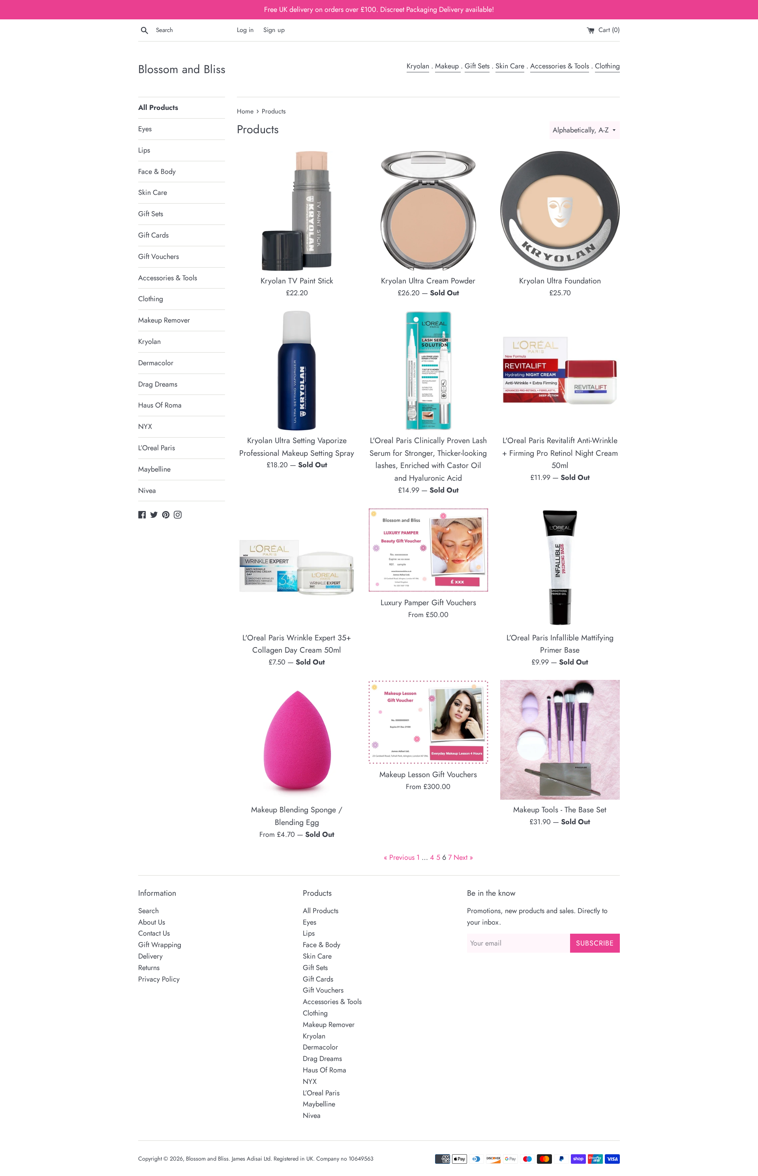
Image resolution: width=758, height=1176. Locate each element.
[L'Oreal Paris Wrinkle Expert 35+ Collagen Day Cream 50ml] (296, 567)
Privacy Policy (159, 979)
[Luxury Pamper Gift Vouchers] (428, 550)
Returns (148, 968)
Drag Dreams (157, 384)
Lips (144, 150)
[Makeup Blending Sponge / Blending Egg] (296, 740)
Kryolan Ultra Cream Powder (428, 280)
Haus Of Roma (160, 405)
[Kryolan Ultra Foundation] (560, 211)
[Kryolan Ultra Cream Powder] (428, 211)
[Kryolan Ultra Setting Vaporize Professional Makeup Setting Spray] (296, 370)
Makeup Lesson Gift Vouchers (428, 774)
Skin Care (509, 66)
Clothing (607, 66)
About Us (151, 922)
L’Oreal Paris (156, 448)
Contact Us (154, 933)
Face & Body (157, 171)
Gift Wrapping (159, 945)
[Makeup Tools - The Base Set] (560, 740)
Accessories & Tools (559, 66)
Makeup (448, 66)
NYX (145, 426)
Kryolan (418, 66)
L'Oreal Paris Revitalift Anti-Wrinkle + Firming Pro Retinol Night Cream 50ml (560, 453)
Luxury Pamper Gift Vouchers (428, 602)
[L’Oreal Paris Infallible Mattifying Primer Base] (560, 567)
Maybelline (154, 469)
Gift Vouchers (158, 256)
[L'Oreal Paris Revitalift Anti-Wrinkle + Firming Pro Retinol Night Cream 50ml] (560, 370)
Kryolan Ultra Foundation (560, 280)
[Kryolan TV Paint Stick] (296, 211)
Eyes (145, 129)
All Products (158, 107)
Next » (463, 857)
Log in (245, 29)
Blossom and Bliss (181, 69)
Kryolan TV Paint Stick (297, 280)
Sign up (274, 29)
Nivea (147, 490)
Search (148, 911)
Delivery (150, 956)
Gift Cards (153, 235)
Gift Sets (477, 66)
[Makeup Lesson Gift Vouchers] (428, 722)
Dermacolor (155, 363)
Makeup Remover (164, 320)
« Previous (399, 857)
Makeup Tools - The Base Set (559, 809)
